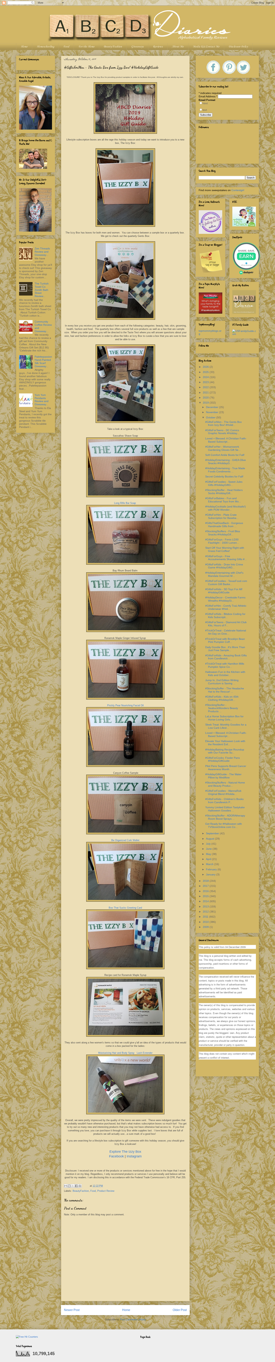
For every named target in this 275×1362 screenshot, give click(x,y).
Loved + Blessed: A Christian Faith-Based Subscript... (226, 440)
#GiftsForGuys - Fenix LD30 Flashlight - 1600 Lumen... (222, 541)
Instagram (134, 1156)
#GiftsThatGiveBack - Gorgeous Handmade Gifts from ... (224, 525)
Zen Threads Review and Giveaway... (42, 251)
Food (66, 46)
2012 (206, 911)
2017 (206, 885)
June (209, 848)
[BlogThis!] (69, 1186)
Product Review (105, 1190)
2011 (206, 916)
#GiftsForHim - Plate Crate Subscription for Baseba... (222, 516)
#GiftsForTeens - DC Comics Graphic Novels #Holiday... (222, 432)
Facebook (116, 1156)
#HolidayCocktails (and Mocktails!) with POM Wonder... (225, 508)
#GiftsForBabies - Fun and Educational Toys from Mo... (223, 500)
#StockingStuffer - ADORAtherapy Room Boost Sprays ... (225, 817)
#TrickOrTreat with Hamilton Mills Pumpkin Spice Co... (224, 665)
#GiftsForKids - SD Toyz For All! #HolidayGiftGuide (223, 591)
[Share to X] (73, 1186)
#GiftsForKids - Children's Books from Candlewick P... (224, 801)
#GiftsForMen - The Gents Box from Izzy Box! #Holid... (223, 423)
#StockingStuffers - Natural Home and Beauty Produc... (225, 784)
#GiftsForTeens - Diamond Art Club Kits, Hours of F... (226, 624)
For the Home (86, 46)
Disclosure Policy (238, 46)
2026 (206, 366)
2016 (206, 891)
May (209, 853)
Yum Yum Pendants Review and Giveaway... (41, 399)
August (210, 838)
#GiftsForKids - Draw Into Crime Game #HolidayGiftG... (224, 566)
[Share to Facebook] (76, 1186)
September (213, 833)
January (211, 874)
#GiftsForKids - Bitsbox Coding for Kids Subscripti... (225, 615)
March (210, 864)
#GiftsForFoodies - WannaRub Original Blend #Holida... (223, 792)
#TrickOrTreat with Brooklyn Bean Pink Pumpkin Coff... (225, 640)
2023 (206, 382)
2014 (206, 901)
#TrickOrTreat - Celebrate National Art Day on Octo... (225, 632)
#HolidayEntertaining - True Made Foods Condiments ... (225, 470)
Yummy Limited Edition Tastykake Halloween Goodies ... (225, 809)
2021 (206, 392)
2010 (206, 921)
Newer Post (72, 1310)
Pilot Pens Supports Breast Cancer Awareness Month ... (225, 768)
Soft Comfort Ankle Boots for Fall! (225, 454)
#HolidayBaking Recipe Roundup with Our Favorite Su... (224, 751)
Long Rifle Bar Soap (125, 503)
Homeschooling (45, 46)
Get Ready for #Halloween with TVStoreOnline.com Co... (223, 825)
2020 (206, 397)
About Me (178, 46)
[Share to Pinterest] (80, 1186)
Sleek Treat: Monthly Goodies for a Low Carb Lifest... (225, 726)
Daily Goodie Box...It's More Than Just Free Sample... (225, 649)
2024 (206, 377)
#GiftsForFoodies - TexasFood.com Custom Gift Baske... (226, 582)
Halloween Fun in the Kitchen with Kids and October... (225, 673)
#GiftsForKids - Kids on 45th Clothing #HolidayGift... (222, 698)
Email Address (208, 96)
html (205, 103)
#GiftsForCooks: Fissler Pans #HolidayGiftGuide (222, 759)
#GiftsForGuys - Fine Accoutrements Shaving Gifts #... (226, 558)
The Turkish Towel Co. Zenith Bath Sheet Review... (42, 290)
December (212, 407)
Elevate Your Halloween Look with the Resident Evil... (225, 743)
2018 (206, 880)
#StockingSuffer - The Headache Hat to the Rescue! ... (224, 690)
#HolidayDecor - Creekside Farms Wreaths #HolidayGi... (225, 599)
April (209, 859)
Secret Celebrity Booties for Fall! (224, 476)
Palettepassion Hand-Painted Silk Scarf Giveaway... (43, 361)
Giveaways (137, 46)
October (211, 417)
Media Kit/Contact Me (206, 46)
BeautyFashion (81, 1190)
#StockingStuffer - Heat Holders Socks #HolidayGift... (224, 492)
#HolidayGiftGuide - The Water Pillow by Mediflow (223, 776)
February (212, 869)
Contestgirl (237, 190)
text (205, 109)
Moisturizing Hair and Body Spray (116, 1052)
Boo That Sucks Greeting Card (125, 907)
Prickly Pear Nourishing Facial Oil (125, 705)
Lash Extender (144, 1052)
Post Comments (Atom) (133, 1319)
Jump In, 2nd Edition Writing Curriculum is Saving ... (222, 682)
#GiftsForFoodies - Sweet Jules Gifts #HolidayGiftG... (223, 483)
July (208, 843)
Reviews (158, 46)
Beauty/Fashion (113, 46)
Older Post (180, 1310)
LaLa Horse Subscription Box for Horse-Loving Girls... (224, 718)
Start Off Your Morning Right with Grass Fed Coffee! (224, 549)
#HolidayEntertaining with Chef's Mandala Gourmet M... (224, 574)
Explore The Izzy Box (125, 1151)
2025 (206, 372)
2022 (206, 387)
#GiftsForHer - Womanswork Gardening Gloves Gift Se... (223, 448)
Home (24, 46)
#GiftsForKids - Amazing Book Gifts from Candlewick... (226, 657)
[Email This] (66, 1186)
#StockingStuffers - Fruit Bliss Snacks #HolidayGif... (222, 533)
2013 (206, 906)
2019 (206, 402)
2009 (206, 926)
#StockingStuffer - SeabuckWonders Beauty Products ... (221, 708)
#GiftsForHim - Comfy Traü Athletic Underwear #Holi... (225, 607)
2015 (206, 896)
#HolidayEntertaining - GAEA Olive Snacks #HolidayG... (225, 462)
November (212, 412)
